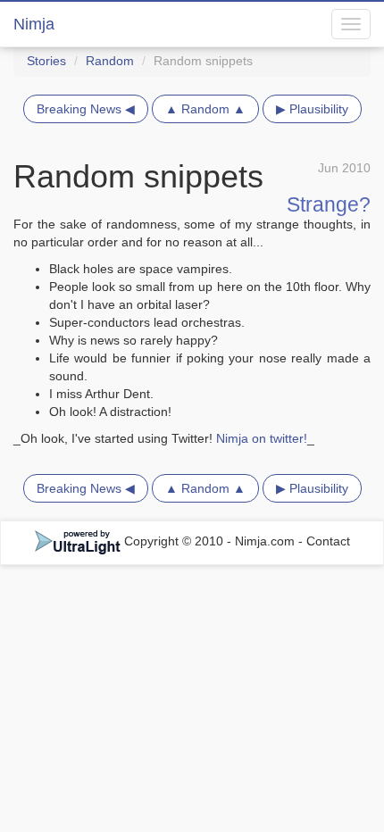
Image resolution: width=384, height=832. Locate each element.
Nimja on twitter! (261, 438)
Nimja (33, 24)
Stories (46, 61)
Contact (328, 541)
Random (110, 61)
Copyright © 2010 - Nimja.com (209, 541)
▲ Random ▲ (205, 109)
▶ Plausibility (312, 109)
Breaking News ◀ (86, 109)
